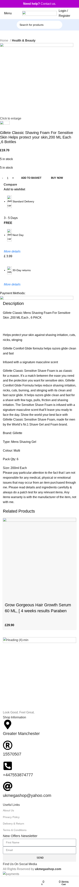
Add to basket (31, 177)
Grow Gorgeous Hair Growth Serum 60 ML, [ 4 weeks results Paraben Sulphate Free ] (38, 611)
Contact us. (39, 3)
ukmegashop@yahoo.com (27, 795)
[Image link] (39, 673)
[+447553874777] (7, 766)
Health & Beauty (23, 40)
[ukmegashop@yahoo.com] (7, 786)
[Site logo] (39, 13)
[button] (7, 595)
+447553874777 (18, 774)
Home (4, 40)
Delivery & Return (13, 823)
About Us (8, 810)
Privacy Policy (11, 817)
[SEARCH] (63, 23)
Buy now (57, 177)
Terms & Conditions (14, 830)
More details (12, 251)
